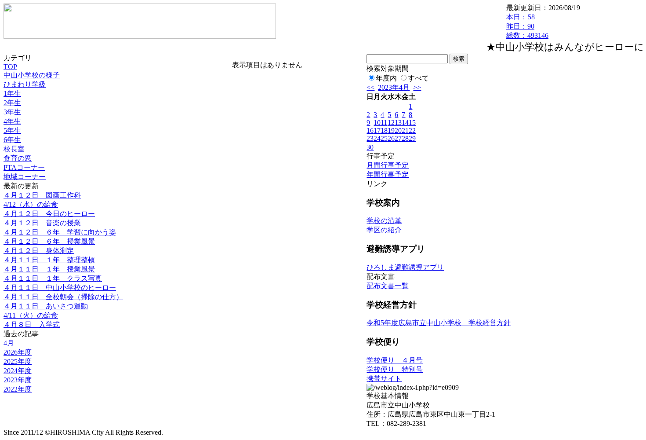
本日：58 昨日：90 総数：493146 (527, 26)
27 (398, 138)
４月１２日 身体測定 (39, 250)
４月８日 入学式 (32, 324)
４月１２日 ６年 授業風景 (49, 241)
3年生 (12, 112)
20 (398, 130)
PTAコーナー (24, 167)
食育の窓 (18, 158)
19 (391, 130)
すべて (418, 78)
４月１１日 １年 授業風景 (49, 269)
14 (405, 122)
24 (377, 138)
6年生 (12, 139)
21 (405, 130)
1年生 (12, 93)
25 (384, 138)
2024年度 (18, 370)
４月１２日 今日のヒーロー (49, 213)
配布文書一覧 (388, 286)
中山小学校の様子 (32, 75)
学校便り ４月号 (395, 360)
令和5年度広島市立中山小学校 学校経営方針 (439, 322)
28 (405, 138)
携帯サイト (384, 378)
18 (384, 130)
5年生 (12, 130)
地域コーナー (25, 176)
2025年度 (18, 361)
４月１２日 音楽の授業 (42, 223)
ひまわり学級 (25, 84)
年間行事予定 (388, 174)
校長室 (14, 149)
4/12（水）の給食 (31, 204)
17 (377, 130)
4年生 (12, 121)
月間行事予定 (388, 165)
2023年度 (18, 380)
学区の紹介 (384, 230)
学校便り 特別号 (395, 369)
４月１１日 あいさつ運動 (46, 306)
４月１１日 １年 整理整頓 (49, 260)
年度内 (386, 78)
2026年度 (18, 352)
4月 (9, 343)
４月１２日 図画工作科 (42, 195)
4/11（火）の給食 (31, 315)
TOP (10, 66)
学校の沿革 (384, 220)
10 (377, 122)
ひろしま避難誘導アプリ (405, 267)
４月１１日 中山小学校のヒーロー (60, 287)
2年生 (12, 102)
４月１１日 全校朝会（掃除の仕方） (63, 297)
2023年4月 (394, 87)
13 (398, 122)
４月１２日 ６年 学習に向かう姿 (60, 232)
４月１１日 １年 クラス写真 (53, 278)
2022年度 (18, 389)
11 (384, 122)
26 (391, 138)
